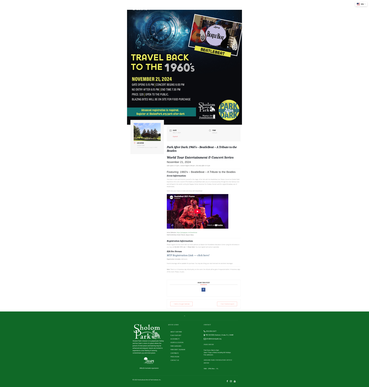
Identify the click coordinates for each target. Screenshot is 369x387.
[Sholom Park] (140, 4)
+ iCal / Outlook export (227, 304)
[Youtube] (234, 381)
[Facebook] (227, 381)
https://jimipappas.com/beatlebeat (187, 232)
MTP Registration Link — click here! (188, 255)
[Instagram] (231, 381)
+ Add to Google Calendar (181, 304)
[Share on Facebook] (203, 290)
